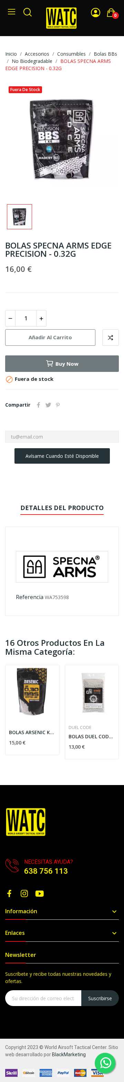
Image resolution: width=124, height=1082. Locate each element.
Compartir (38, 405)
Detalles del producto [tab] (62, 508)
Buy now (67, 363)
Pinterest (58, 405)
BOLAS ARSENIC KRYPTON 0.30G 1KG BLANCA (32, 732)
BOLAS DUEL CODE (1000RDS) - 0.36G (92, 736)
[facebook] (9, 894)
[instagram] (24, 894)
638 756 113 (46, 871)
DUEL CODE (80, 728)
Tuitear (48, 405)
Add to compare (110, 337)
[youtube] (39, 894)
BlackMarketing (69, 1054)
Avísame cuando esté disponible (62, 456)
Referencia (29, 597)
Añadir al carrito (50, 337)
